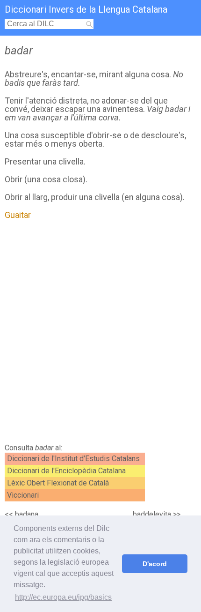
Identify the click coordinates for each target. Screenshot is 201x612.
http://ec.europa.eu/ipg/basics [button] (63, 597)
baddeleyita (152, 514)
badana (26, 514)
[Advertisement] (100, 334)
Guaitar (18, 215)
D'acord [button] (155, 563)
